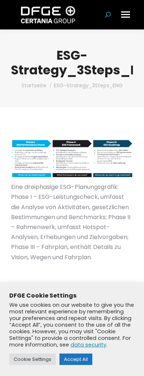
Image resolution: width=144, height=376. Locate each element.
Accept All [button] (76, 359)
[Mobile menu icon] (125, 14)
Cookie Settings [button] (32, 359)
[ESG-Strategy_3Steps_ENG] (72, 159)
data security (88, 344)
